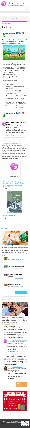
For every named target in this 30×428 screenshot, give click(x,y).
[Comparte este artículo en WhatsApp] (4, 35)
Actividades (11, 18)
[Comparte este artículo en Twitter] (20, 33)
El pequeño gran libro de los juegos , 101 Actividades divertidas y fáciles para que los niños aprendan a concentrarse (14, 183)
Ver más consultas (19, 384)
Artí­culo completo (19, 259)
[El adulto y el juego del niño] (14, 202)
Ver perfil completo (10, 135)
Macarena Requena (17, 367)
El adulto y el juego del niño (10, 215)
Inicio (4, 18)
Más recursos (20, 293)
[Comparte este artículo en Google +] (23, 33)
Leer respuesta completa (13, 351)
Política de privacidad (14, 421)
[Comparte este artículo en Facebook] (17, 33)
